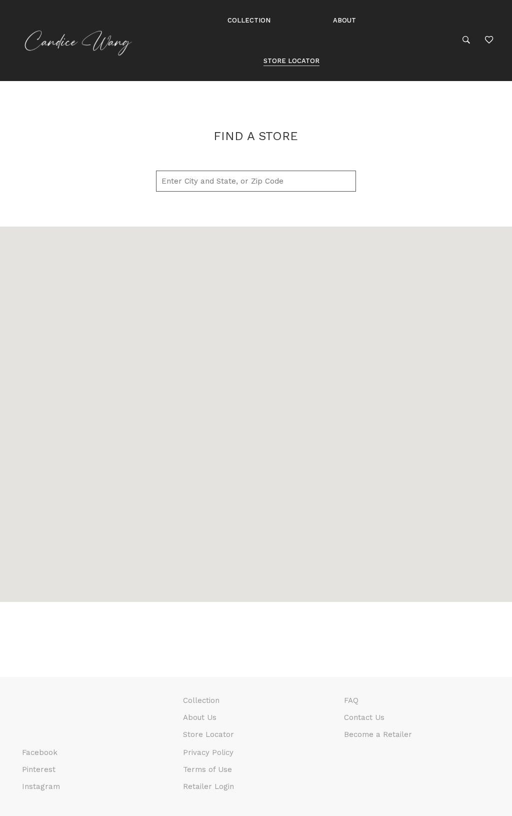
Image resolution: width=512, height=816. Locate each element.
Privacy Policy (208, 752)
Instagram (41, 786)
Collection (201, 700)
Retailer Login (208, 786)
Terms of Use (207, 769)
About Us (199, 717)
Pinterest (39, 769)
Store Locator (208, 734)
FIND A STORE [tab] (256, 136)
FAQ (351, 700)
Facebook (40, 752)
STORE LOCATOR (292, 61)
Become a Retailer (378, 734)
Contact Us (364, 717)
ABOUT (344, 20)
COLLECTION (249, 20)
